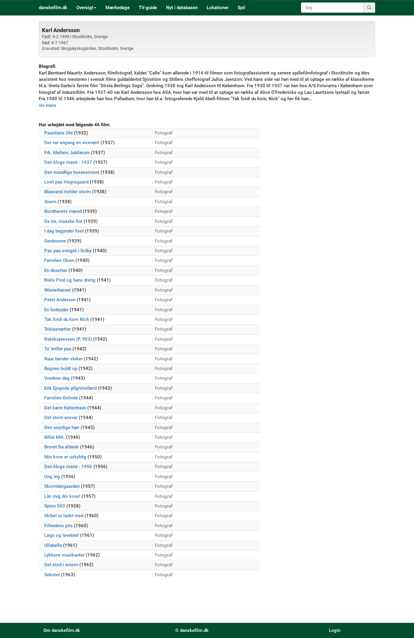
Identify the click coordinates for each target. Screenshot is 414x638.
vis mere (47, 105)
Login (334, 630)
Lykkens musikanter (64, 555)
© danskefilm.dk (192, 630)
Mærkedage (117, 7)
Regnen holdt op (60, 368)
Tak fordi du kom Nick (66, 319)
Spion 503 (54, 506)
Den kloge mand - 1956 (68, 466)
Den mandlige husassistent (71, 172)
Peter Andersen (59, 299)
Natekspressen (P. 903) (68, 339)
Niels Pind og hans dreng (69, 280)
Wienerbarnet (57, 290)
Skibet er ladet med (63, 515)
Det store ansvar (61, 417)
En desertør (55, 270)
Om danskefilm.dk (61, 630)
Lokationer (218, 7)
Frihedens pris (58, 525)
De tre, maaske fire (63, 221)
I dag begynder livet (64, 231)
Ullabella (53, 545)
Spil (241, 7)
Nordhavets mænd (63, 211)
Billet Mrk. (54, 437)
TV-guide (148, 7)
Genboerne (55, 241)
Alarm (50, 201)
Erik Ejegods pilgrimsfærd (70, 388)
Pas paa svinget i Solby (68, 250)
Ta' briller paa (57, 349)
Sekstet (52, 574)
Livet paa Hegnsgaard (66, 182)
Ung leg (52, 476)
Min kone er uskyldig (65, 457)
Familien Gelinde (61, 398)
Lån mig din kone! (62, 496)
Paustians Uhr (58, 133)
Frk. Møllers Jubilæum (67, 152)
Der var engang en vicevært (71, 142)
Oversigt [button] (84, 7)
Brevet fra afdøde (61, 447)
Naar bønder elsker (63, 359)
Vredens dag (57, 378)
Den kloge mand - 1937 (68, 162)
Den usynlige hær (61, 427)
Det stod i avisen (61, 564)
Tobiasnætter (57, 329)
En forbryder (56, 309)
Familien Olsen (59, 260)
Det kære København (65, 408)
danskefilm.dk (53, 7)
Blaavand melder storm (67, 191)
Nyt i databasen (182, 7)
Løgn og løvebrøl (61, 535)
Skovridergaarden (62, 486)
